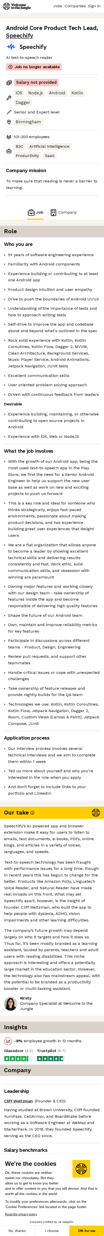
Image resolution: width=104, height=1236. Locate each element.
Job (39, 212)
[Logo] (17, 6)
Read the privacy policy (21, 1214)
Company (67, 212)
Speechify (19, 35)
